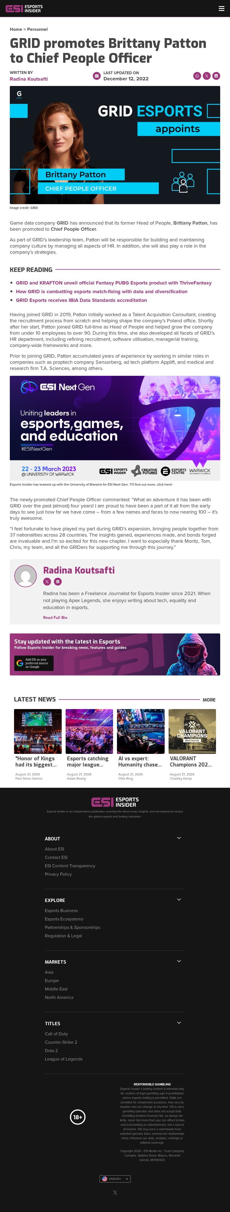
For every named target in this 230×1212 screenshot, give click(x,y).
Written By (21, 73)
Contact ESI (56, 857)
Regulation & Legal (63, 936)
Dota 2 (51, 1050)
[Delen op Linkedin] (216, 76)
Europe (52, 980)
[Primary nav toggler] (221, 8)
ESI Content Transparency (70, 866)
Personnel (37, 29)
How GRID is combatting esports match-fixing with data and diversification (101, 291)
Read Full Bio (55, 618)
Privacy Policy (58, 874)
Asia (49, 972)
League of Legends (63, 1059)
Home (16, 29)
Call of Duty (56, 1034)
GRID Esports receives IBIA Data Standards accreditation (81, 300)
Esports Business (61, 910)
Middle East (56, 989)
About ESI (54, 849)
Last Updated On (121, 73)
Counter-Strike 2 (61, 1042)
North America (59, 997)
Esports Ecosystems (64, 919)
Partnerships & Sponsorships (72, 927)
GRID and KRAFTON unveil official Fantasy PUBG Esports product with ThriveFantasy (113, 283)
